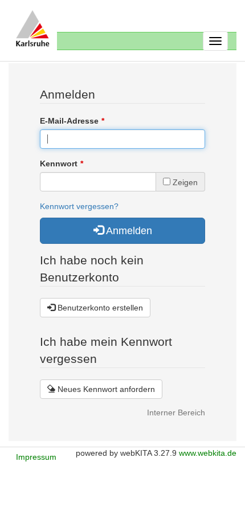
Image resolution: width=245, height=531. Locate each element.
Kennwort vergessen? (79, 206)
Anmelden (128, 230)
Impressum (36, 456)
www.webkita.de (207, 453)
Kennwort (58, 163)
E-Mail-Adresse (69, 120)
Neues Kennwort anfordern (105, 389)
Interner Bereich (176, 412)
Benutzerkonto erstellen (99, 307)
